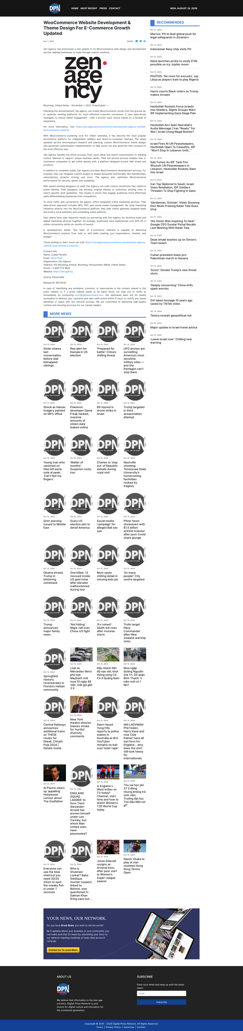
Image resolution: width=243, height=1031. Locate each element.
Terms (99, 1027)
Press (103, 8)
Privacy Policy (113, 1027)
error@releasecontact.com (89, 295)
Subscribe (161, 1002)
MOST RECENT (89, 8)
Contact (141, 1027)
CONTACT (114, 8)
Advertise (129, 1027)
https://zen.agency (63, 271)
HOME (74, 8)
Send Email (56, 258)
